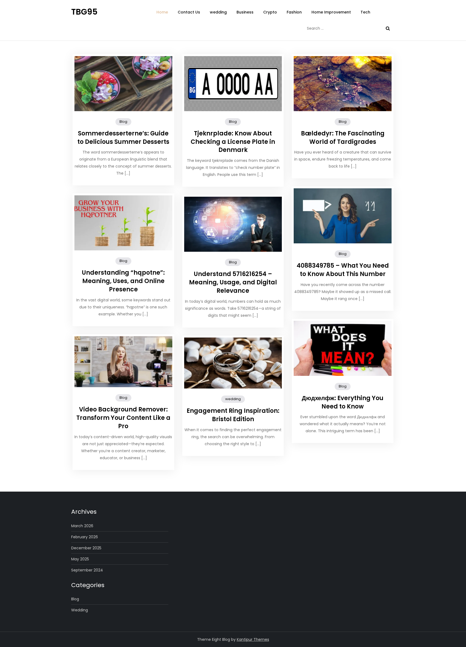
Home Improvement (331, 12)
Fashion (294, 12)
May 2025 (80, 559)
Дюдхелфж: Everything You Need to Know (342, 402)
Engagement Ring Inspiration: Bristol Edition (233, 415)
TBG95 (84, 12)
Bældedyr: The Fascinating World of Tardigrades (343, 137)
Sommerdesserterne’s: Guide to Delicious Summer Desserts (123, 137)
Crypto (270, 12)
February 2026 (84, 537)
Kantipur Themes (253, 639)
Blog (123, 121)
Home (162, 12)
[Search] (388, 28)
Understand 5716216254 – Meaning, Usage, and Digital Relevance (233, 282)
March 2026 (82, 526)
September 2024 (87, 570)
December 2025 (86, 548)
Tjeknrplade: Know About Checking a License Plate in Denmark (233, 141)
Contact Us (189, 12)
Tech (365, 12)
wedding (218, 12)
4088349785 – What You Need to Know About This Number (343, 269)
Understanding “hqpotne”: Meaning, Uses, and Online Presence (123, 281)
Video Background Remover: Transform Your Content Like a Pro (123, 417)
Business (245, 12)
